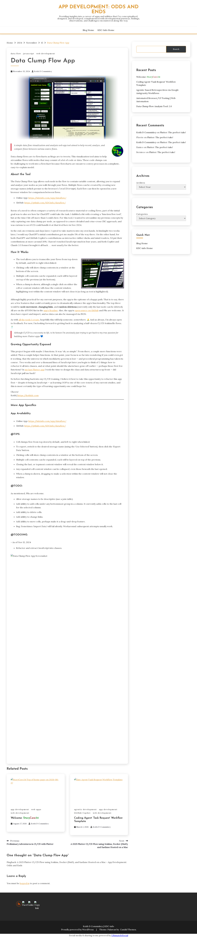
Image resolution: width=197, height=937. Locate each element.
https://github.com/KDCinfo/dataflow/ (45, 202)
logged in (24, 883)
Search (176, 49)
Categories (142, 214)
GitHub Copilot (82, 813)
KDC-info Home (106, 30)
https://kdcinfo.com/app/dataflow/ (47, 198)
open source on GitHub (86, 310)
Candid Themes (128, 929)
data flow (16, 53)
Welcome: (25, 818)
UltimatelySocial (119, 935)
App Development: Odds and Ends (99, 9)
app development (20, 809)
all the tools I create (29, 319)
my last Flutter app (34, 369)
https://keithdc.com (28, 395)
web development (45, 53)
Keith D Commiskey (43, 71)
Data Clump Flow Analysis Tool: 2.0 (154, 106)
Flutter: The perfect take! (173, 132)
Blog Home (88, 30)
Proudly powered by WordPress (77, 929)
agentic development (85, 809)
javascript (28, 53)
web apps (36, 809)
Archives (140, 182)
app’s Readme (51, 310)
